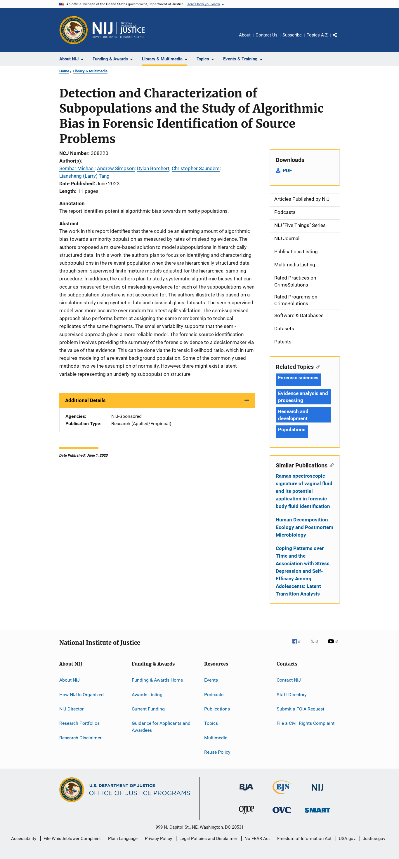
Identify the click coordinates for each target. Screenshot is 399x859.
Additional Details (85, 400)
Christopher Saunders (196, 168)
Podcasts (213, 694)
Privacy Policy (158, 838)
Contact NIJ (289, 680)
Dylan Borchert (153, 168)
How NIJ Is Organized (81, 694)
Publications (217, 709)
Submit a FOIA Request (300, 709)
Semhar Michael (77, 168)
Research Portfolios (79, 723)
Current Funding (148, 709)
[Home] (119, 30)
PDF (287, 170)
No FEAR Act (257, 838)
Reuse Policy (217, 752)
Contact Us (266, 35)
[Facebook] (298, 645)
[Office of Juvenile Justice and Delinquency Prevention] (246, 815)
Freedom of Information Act (304, 838)
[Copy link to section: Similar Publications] (330, 465)
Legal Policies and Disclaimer (208, 838)
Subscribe (292, 35)
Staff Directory (292, 694)
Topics (211, 723)
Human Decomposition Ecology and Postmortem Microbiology (304, 527)
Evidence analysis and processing (303, 396)
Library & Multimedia (90, 71)
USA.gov (347, 838)
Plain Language (123, 838)
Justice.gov (374, 838)
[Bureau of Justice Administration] (246, 791)
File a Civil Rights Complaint (305, 723)
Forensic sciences (298, 377)
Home (64, 71)
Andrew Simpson (116, 168)
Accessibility (23, 838)
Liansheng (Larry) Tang (84, 176)
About (245, 35)
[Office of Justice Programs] (73, 30)
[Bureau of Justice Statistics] (282, 795)
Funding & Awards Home (157, 680)
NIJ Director (71, 709)
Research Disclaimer (80, 737)
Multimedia (216, 737)
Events (211, 680)
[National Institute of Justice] (317, 791)
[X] (316, 645)
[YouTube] (333, 645)
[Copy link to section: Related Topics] (317, 366)
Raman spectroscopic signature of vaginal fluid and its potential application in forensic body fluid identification (304, 491)
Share (339, 39)
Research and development (293, 414)
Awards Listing (147, 694)
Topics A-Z (317, 35)
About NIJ (69, 680)
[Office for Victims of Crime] (282, 814)
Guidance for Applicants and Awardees (161, 726)
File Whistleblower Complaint (72, 838)
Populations (292, 429)
